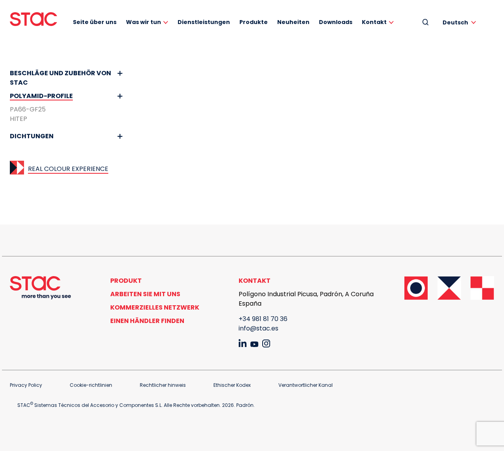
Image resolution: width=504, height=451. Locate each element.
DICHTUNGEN (32, 136)
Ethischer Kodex (232, 385)
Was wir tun (143, 22)
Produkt (126, 280)
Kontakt (374, 22)
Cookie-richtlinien (91, 385)
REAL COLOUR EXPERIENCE (68, 168)
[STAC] (33, 19)
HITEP (18, 118)
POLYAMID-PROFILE (41, 95)
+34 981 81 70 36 (263, 318)
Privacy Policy (26, 385)
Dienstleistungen (204, 22)
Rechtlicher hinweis (163, 385)
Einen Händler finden (147, 320)
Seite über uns (95, 22)
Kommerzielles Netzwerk (154, 307)
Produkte (253, 22)
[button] (460, 22)
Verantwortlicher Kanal (305, 385)
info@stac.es (258, 328)
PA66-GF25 (28, 109)
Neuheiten (293, 22)
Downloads (335, 22)
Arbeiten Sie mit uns (145, 294)
